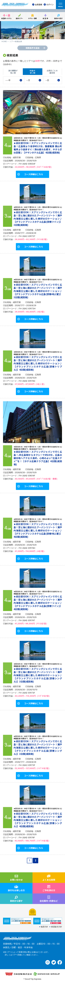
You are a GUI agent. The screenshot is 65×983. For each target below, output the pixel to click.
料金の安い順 (32, 71)
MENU (60, 6)
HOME (4, 41)
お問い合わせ (16, 879)
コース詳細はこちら (33, 174)
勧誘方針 (44, 927)
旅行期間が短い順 (13, 71)
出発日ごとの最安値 (52, 71)
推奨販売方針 (56, 927)
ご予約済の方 (48, 890)
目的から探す (58, 18)
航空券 (45, 18)
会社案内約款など (49, 900)
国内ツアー (19, 18)
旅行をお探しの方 (16, 890)
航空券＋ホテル (6, 18)
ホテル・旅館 (32, 18)
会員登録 (38, 4)
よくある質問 (48, 879)
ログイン (50, 4)
